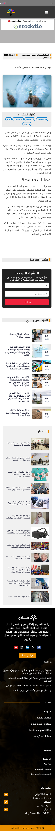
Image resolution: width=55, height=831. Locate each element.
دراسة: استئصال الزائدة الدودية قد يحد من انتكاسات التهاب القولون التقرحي (18, 474)
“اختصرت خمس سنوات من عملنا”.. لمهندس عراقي (29, 686)
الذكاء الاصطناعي (42, 55)
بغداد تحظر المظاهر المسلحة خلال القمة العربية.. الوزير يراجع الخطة (18, 488)
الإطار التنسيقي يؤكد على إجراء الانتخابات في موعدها (18, 444)
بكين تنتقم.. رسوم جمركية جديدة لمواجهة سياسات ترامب (18, 557)
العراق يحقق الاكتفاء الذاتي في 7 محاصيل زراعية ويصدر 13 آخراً (18, 413)
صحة (33, 55)
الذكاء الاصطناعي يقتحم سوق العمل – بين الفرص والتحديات (19, 502)
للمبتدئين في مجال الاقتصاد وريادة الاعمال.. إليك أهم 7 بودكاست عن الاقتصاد (17, 366)
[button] (47, 12)
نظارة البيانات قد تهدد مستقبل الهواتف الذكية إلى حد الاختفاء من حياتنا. (18, 533)
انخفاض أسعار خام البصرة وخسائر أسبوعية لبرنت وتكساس (18, 459)
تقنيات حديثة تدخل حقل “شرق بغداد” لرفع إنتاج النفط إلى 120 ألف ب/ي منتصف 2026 (19, 397)
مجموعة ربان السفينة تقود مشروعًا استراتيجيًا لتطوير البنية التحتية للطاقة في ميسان (27, 672)
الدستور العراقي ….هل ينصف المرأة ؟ (40, 3)
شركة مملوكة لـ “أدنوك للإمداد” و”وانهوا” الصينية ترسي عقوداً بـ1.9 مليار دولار (18, 583)
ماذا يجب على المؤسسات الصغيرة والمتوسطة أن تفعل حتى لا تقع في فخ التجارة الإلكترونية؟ (18, 381)
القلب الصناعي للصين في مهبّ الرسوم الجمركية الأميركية (18, 546)
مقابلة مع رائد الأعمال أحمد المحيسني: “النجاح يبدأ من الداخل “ (18, 518)
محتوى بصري (25, 55)
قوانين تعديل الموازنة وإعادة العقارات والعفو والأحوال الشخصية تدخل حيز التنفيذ (17, 351)
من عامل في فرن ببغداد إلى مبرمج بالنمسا (32, 690)
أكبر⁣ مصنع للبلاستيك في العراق (18, 596)
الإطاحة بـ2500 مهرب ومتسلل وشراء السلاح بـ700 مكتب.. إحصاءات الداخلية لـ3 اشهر (19, 569)
